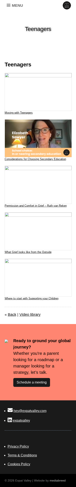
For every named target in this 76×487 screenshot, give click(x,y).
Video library (30, 314)
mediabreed (58, 480)
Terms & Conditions (22, 455)
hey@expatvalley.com (30, 411)
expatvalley (21, 420)
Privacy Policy (18, 446)
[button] (17, 5)
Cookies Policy (19, 464)
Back (12, 314)
